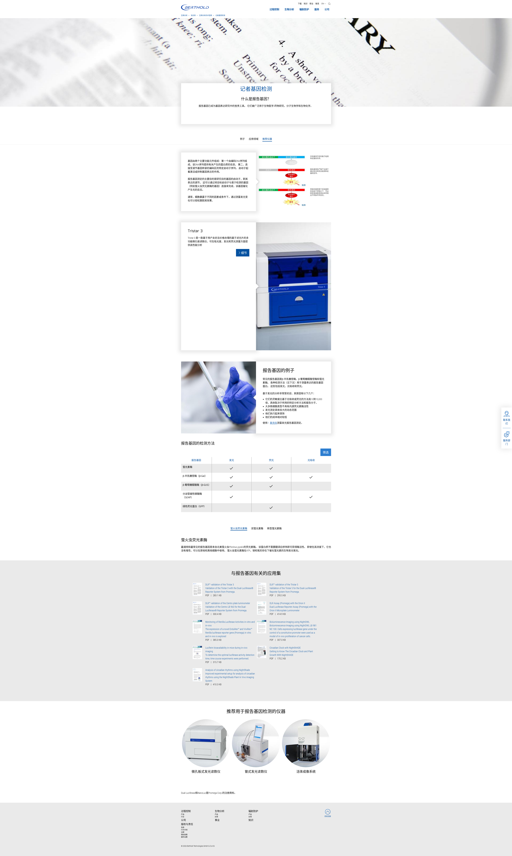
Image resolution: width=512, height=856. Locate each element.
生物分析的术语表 (205, 15)
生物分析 (184, 15)
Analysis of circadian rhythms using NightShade (227, 670)
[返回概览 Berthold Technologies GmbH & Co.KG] (195, 7)
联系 (317, 3)
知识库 (193, 15)
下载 (300, 3)
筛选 (326, 452)
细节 (244, 253)
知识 (305, 3)
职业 (311, 3)
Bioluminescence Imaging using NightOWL (289, 621)
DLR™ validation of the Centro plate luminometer (227, 603)
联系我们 (506, 422)
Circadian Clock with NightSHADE (285, 647)
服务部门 (506, 442)
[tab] (238, 529)
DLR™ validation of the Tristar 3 (219, 584)
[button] (329, 3)
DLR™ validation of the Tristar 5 (284, 584)
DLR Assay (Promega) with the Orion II (287, 603)
